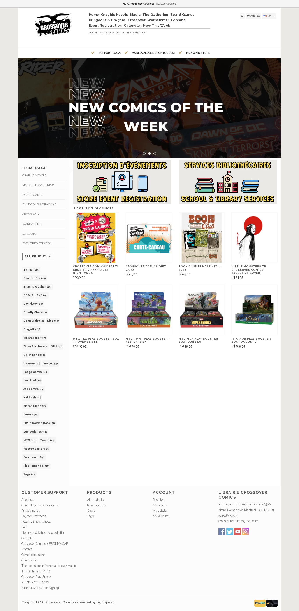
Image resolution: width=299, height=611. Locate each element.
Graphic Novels (114, 15)
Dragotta (31, 329)
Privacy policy (30, 510)
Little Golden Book (39, 423)
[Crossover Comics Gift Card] (149, 238)
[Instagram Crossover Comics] (245, 531)
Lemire (30, 414)
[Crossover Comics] (53, 27)
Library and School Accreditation (43, 532)
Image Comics (35, 372)
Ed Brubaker (34, 337)
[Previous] (28, 103)
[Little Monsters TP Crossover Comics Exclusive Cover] (254, 238)
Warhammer (158, 20)
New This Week (156, 26)
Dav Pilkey (33, 303)
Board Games (182, 15)
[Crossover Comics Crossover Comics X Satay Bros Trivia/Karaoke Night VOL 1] (96, 238)
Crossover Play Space (36, 576)
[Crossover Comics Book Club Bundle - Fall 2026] (202, 238)
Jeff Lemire (33, 389)
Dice (53, 320)
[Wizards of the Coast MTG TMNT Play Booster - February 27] (149, 310)
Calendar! (132, 26)
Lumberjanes (35, 431)
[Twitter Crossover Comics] (229, 531)
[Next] (271, 103)
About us (27, 499)
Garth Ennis (34, 354)
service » (139, 32)
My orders (160, 505)
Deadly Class (35, 312)
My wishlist (160, 516)
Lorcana (178, 20)
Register (158, 499)
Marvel (47, 440)
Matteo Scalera (36, 448)
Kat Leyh (32, 397)
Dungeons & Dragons (107, 20)
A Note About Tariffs (35, 582)
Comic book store (33, 555)
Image (50, 363)
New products (96, 505)
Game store (29, 560)
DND (41, 295)
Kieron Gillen (35, 406)
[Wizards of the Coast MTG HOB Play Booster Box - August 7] (254, 310)
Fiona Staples (35, 346)
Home (94, 15)
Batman (31, 269)
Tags (90, 516)
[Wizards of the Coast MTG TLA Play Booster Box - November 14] (96, 310)
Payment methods (33, 516)
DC (28, 295)
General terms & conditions (39, 505)
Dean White (33, 320)
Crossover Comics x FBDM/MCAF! (45, 543)
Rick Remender (36, 465)
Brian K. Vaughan (37, 286)
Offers (91, 510)
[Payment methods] (260, 602)
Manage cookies (166, 3)
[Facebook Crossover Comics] (221, 531)
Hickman (31, 363)
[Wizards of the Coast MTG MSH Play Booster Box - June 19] (202, 310)
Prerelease (33, 457)
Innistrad (32, 380)
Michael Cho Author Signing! (40, 588)
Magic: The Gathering (149, 15)
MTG (30, 440)
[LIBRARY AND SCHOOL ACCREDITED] (149, 108)
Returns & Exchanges (36, 521)
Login (93, 32)
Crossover (137, 20)
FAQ (24, 527)
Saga (29, 474)
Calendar (27, 538)
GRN (56, 346)
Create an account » (117, 32)
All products (38, 256)
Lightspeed (105, 602)
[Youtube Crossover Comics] (237, 531)
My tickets (160, 510)
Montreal (27, 549)
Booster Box (34, 278)
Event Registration (105, 26)
